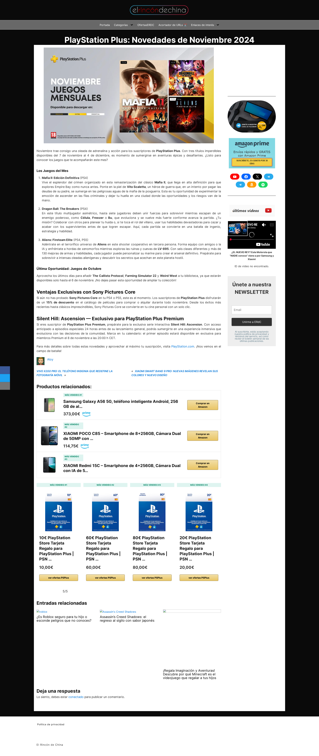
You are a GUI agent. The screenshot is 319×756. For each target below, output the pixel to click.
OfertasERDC (145, 25)
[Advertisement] (252, 68)
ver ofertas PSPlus (58, 577)
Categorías (121, 25)
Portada (105, 25)
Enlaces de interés (202, 25)
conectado (76, 697)
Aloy (50, 359)
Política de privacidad (50, 724)
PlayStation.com (182, 346)
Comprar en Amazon (203, 405)
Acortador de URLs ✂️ (173, 25)
